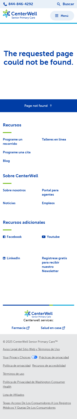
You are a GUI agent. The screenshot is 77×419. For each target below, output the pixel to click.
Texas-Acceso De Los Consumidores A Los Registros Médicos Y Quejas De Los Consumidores (37, 405)
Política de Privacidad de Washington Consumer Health (34, 384)
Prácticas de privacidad (54, 357)
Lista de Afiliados (13, 395)
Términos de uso (13, 373)
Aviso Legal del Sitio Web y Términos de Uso (31, 349)
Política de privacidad (16, 365)
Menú (64, 15)
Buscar (68, 4)
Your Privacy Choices (16, 357)
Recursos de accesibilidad (49, 365)
